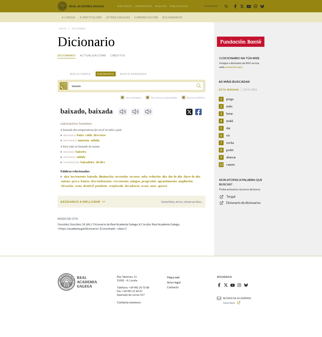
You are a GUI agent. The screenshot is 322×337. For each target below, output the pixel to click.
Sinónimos (105, 73)
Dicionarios (172, 17)
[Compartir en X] (189, 112)
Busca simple (80, 73)
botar (229, 113)
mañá (229, 121)
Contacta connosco (129, 302)
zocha (230, 143)
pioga (229, 99)
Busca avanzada (133, 73)
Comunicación (146, 17)
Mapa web (173, 277)
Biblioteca (125, 6)
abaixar (231, 157)
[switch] (103, 201)
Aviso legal (174, 282)
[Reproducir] (122, 111)
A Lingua (68, 17)
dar (228, 128)
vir (228, 135)
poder (230, 150)
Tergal (230, 196)
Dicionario (67, 55)
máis (229, 106)
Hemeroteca (143, 6)
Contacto (211, 6)
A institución (91, 17)
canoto (230, 164)
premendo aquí (233, 67)
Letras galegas (118, 17)
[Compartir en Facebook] (198, 112)
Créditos (117, 55)
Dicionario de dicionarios (243, 203)
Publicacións (179, 6)
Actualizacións (93, 55)
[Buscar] (226, 6)
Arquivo (161, 6)
